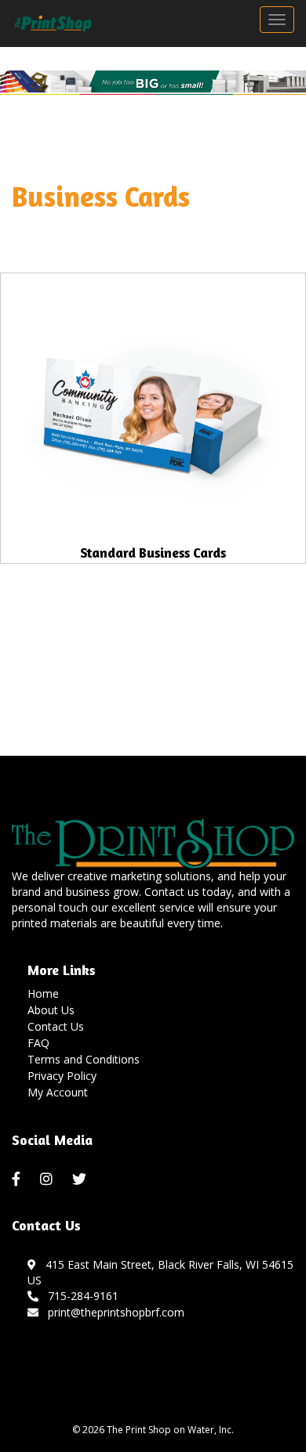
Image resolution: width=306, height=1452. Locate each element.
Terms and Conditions (83, 1059)
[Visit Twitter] (81, 1179)
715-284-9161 (80, 1295)
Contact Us (55, 1026)
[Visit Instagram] (48, 1179)
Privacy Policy (62, 1075)
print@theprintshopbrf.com (113, 1312)
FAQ (38, 1042)
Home (43, 993)
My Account (57, 1092)
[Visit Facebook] (18, 1179)
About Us (51, 1009)
